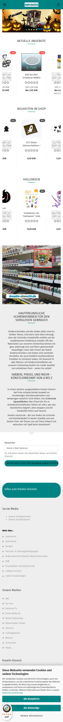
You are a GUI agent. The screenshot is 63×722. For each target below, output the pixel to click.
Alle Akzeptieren (31, 699)
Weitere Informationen (31, 715)
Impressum (10, 536)
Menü (4, 4)
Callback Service (13, 571)
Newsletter (10, 443)
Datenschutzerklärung (12, 693)
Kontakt (9, 546)
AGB (7, 561)
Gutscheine (10, 541)
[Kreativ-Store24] (31, 4)
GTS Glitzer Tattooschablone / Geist (31, 143)
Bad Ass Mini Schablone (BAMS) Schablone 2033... (31, 76)
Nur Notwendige (31, 708)
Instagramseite (23, 516)
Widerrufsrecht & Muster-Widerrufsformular (26, 556)
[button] (26, 29)
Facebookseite (23, 519)
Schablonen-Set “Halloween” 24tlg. (31, 214)
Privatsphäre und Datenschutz (20, 566)
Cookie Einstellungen (15, 576)
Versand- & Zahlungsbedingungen (21, 551)
